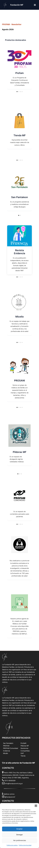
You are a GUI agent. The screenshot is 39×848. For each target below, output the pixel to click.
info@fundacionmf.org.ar (14, 784)
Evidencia (6, 751)
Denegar (19, 835)
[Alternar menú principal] (35, 5)
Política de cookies (12, 845)
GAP (22, 753)
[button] (36, 806)
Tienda (23, 756)
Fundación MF (16, 5)
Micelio (5, 753)
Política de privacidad (25, 845)
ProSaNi (23, 743)
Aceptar (19, 829)
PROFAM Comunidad (10, 748)
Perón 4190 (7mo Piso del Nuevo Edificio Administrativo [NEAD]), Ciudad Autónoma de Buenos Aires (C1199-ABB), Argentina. (18, 775)
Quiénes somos (8, 794)
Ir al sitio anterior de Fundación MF (19, 763)
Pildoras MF (25, 746)
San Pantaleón (8, 743)
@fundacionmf (10, 797)
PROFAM (6, 746)
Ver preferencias (19, 840)
